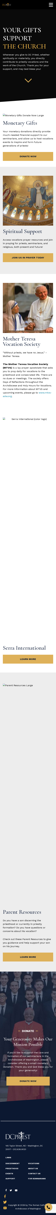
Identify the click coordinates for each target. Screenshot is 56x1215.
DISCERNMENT (13, 1163)
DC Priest (7, 4)
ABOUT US (33, 1169)
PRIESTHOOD (12, 1169)
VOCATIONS (33, 1163)
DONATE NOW (28, 156)
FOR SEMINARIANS (37, 1179)
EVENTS (9, 1174)
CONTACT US (34, 1174)
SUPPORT (10, 1179)
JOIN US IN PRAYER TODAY (28, 257)
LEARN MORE (28, 659)
